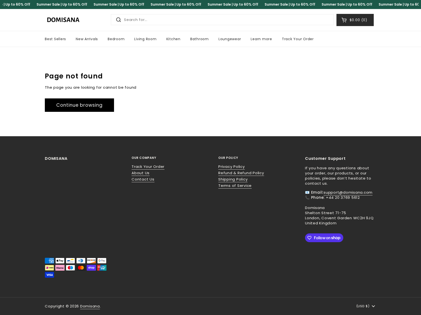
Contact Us (143, 179)
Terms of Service (235, 185)
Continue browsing (79, 105)
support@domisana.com (348, 192)
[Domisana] (63, 20)
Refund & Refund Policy (241, 172)
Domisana (90, 306)
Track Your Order (148, 166)
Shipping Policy (233, 179)
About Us (141, 172)
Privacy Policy (231, 166)
